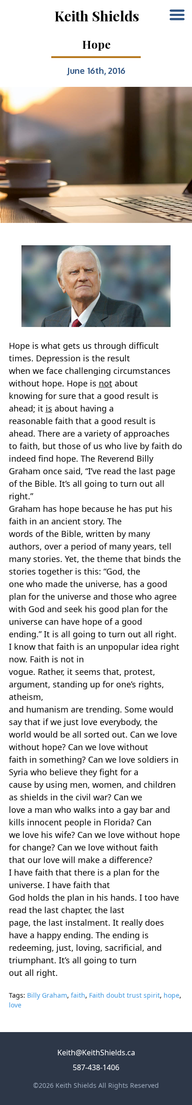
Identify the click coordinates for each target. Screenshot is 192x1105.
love (15, 1004)
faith (78, 995)
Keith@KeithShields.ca (96, 1052)
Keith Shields (97, 16)
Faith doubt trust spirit (124, 995)
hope (171, 995)
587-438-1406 (96, 1067)
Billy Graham (47, 995)
